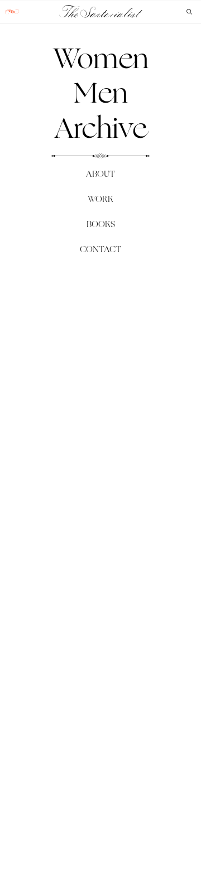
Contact (100, 249)
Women (101, 58)
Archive (100, 127)
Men (101, 92)
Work (100, 198)
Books (101, 224)
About (100, 173)
